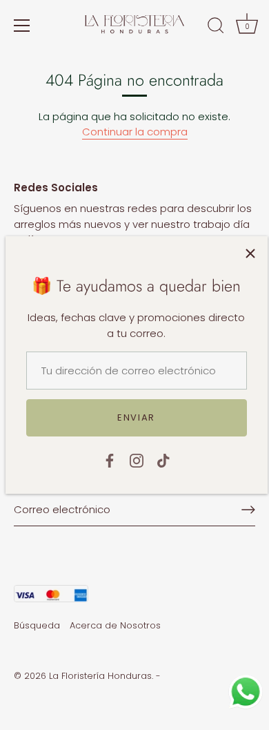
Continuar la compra (135, 131)
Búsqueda (37, 625)
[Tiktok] (163, 459)
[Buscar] (216, 27)
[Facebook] (110, 459)
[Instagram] (136, 459)
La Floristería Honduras (100, 676)
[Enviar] (248, 510)
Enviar (136, 417)
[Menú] (22, 25)
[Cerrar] (250, 253)
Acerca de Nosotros (115, 625)
